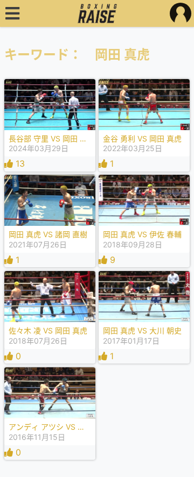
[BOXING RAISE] (97, 13)
